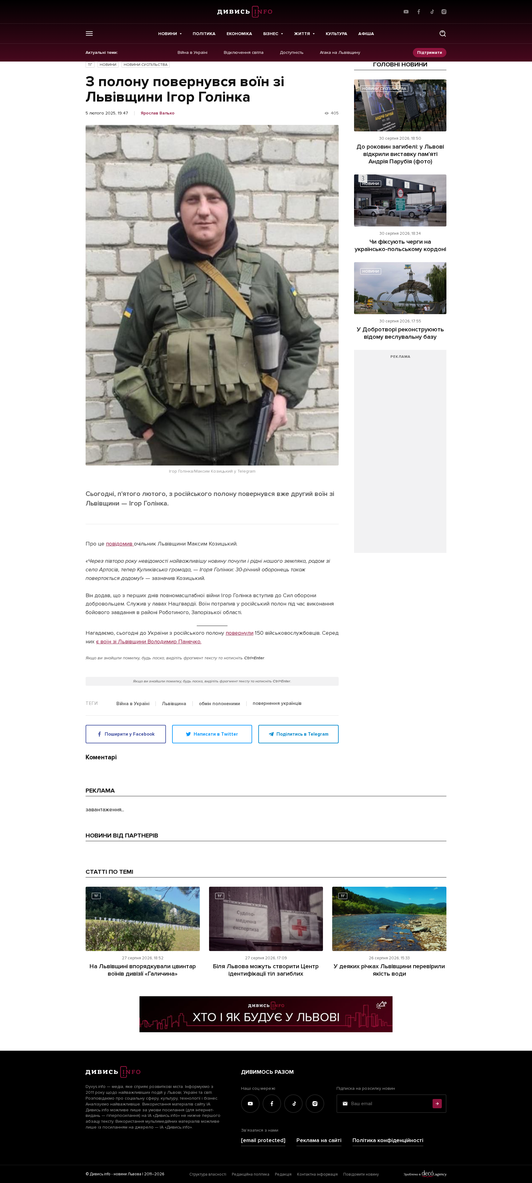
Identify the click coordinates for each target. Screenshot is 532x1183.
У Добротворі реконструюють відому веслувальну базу (400, 333)
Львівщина (174, 703)
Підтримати (429, 52)
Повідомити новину (361, 1174)
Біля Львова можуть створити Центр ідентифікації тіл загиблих (266, 970)
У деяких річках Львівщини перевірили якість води (389, 970)
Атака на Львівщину (340, 52)
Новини (167, 33)
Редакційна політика (250, 1174)
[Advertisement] (400, 454)
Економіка (239, 33)
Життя (302, 33)
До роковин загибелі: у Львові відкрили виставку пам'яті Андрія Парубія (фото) (400, 154)
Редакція (283, 1174)
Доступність (292, 52)
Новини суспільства (145, 64)
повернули (239, 632)
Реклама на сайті (318, 1140)
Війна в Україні (193, 52)
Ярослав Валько (158, 113)
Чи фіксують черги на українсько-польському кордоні (400, 245)
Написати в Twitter (216, 734)
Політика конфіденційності (388, 1140)
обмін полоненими (219, 703)
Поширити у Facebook (130, 734)
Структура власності (207, 1174)
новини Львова (127, 1174)
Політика (204, 33)
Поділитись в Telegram (302, 734)
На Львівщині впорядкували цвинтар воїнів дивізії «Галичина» (143, 970)
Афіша (366, 33)
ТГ (90, 64)
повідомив (120, 543)
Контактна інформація (317, 1174)
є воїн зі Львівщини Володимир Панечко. (148, 641)
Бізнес (270, 33)
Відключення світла (244, 52)
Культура (336, 33)
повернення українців (277, 703)
